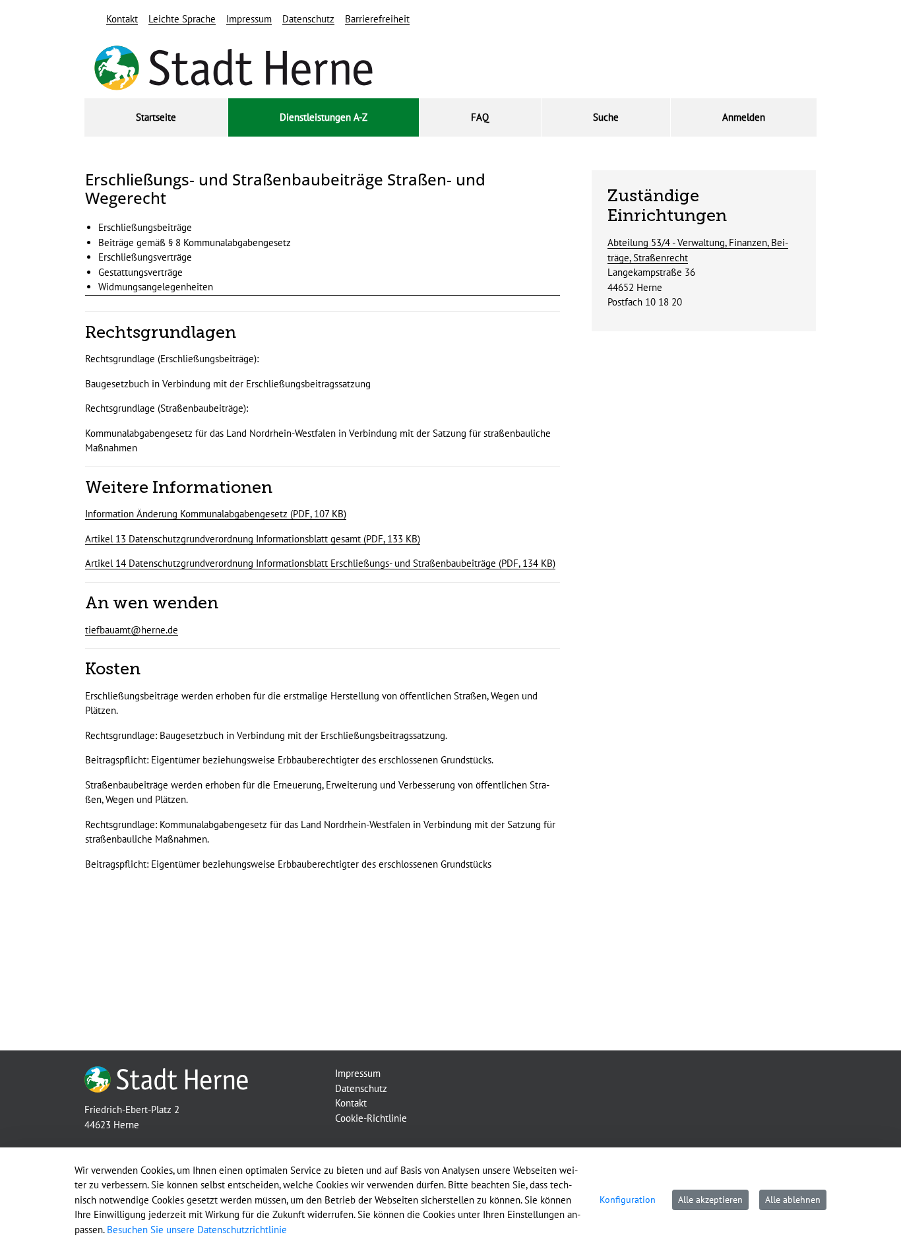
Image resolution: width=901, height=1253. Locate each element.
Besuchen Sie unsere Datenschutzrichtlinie (197, 1229)
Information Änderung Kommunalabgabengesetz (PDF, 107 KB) (215, 513)
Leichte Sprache (182, 19)
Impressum (249, 19)
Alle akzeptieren (710, 1199)
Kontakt (122, 19)
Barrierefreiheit (377, 19)
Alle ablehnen (793, 1199)
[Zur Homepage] (166, 1078)
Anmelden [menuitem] (743, 117)
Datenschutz (308, 19)
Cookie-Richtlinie (371, 1118)
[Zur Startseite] (233, 69)
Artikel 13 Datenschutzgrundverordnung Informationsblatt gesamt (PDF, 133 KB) (252, 538)
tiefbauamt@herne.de (131, 630)
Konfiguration (628, 1199)
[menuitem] (156, 117)
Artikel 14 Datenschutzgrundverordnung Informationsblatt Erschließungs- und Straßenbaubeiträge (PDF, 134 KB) (320, 563)
